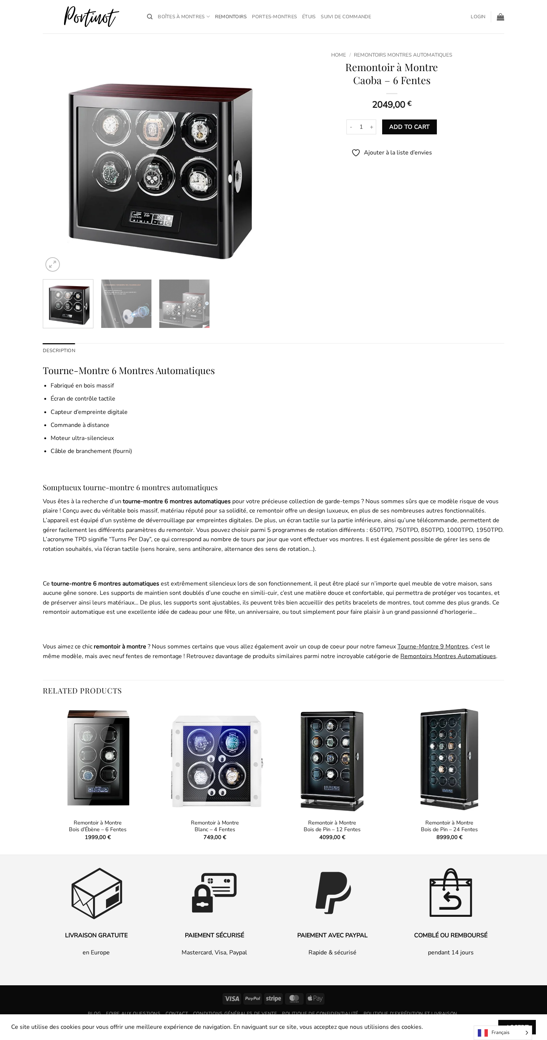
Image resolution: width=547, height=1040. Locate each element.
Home (338, 54)
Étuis (309, 16)
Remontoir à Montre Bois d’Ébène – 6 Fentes (98, 826)
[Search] (150, 17)
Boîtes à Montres (181, 16)
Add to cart (409, 127)
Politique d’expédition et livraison (410, 1014)
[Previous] (56, 161)
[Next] (254, 161)
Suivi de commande (346, 16)
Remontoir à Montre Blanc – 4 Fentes (215, 826)
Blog (94, 1014)
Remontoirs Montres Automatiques (403, 54)
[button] (478, 16)
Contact (177, 1014)
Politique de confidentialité (320, 1014)
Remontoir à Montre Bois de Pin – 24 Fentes (449, 826)
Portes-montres (274, 16)
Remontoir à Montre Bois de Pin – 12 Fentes (332, 826)
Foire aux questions (133, 1014)
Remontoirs (231, 16)
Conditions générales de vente (235, 1014)
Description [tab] (59, 350)
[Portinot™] (89, 17)
